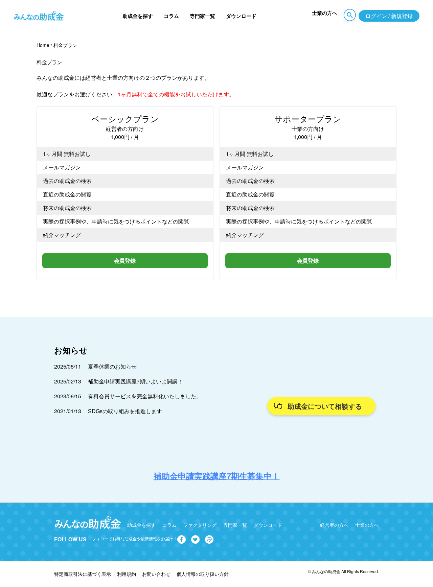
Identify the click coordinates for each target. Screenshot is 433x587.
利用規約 (126, 573)
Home (43, 45)
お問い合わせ (156, 573)
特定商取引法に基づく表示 (82, 573)
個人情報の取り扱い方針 (203, 573)
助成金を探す (137, 16)
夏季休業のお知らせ (112, 366)
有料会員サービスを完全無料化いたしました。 (145, 396)
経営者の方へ (334, 524)
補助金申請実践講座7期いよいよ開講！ (135, 381)
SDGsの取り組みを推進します (125, 411)
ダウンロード (241, 16)
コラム (171, 16)
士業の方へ (324, 13)
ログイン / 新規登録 (389, 16)
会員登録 (125, 260)
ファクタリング (199, 524)
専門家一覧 (202, 16)
